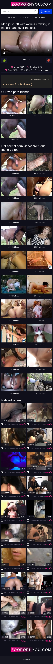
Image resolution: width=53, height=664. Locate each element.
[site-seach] (35, 11)
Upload (46, 11)
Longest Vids (38, 17)
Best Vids (24, 17)
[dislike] (49, 60)
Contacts (26, 659)
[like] (4, 60)
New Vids (12, 17)
